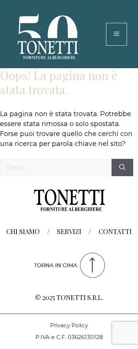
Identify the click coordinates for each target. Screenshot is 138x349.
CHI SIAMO (23, 231)
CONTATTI (115, 231)
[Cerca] (122, 168)
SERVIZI (69, 231)
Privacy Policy (69, 325)
